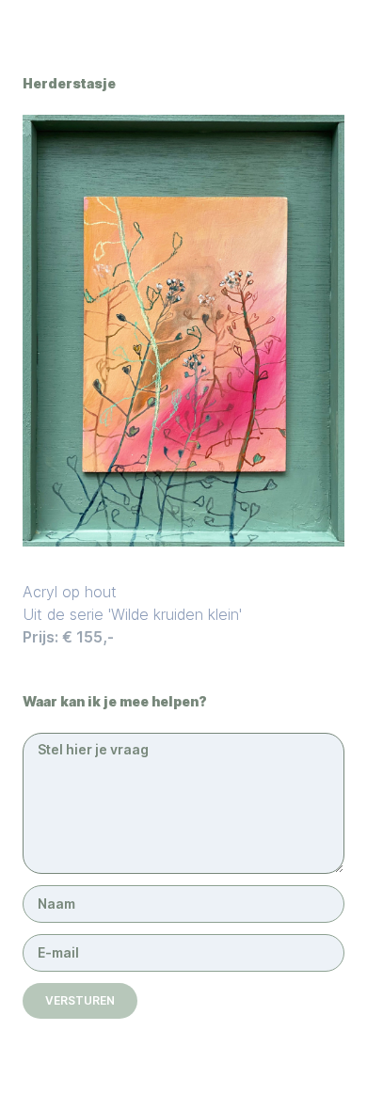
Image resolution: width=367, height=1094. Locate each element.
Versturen (80, 1000)
